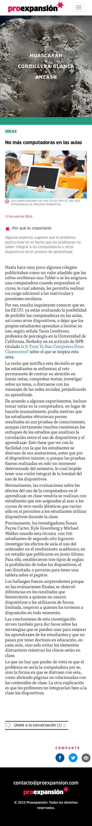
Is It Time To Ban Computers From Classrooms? (44, 348)
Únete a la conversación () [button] (38, 725)
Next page (46, 652)
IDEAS (11, 132)
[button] (86, 757)
